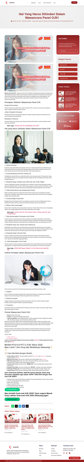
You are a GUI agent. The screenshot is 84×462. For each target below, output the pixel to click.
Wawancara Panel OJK (49, 21)
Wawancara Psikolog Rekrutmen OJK (64, 21)
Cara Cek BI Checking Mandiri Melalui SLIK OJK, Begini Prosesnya (45, 426)
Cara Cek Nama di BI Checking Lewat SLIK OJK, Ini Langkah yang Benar (27, 427)
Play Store (36, 356)
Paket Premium (47, 2)
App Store (43, 356)
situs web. (44, 359)
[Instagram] (64, 453)
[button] (12, 406)
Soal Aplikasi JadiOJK (12, 338)
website (17, 357)
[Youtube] (69, 453)
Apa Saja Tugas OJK (39, 21)
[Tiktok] (67, 453)
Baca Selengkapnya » (9, 432)
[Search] (76, 51)
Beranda (33, 2)
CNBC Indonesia (11, 336)
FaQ (54, 2)
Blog (39, 2)
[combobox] (66, 51)
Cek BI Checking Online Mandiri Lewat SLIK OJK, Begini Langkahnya (12, 426)
